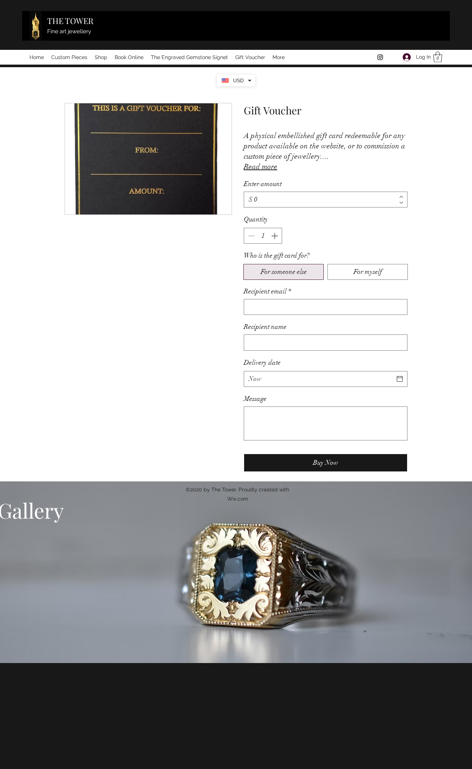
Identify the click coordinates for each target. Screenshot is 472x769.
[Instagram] (380, 57)
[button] (437, 57)
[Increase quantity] (275, 235)
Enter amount (263, 184)
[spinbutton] (263, 235)
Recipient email (267, 291)
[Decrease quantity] (250, 235)
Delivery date (262, 362)
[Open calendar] (399, 378)
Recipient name (265, 327)
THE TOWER (70, 20)
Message (255, 399)
